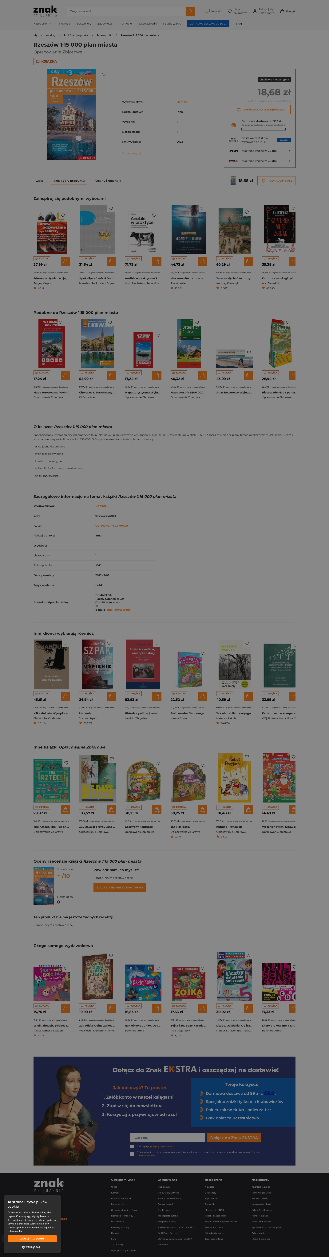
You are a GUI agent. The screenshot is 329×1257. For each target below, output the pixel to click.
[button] (32, 1247)
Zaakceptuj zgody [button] (32, 1238)
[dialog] (32, 1224)
